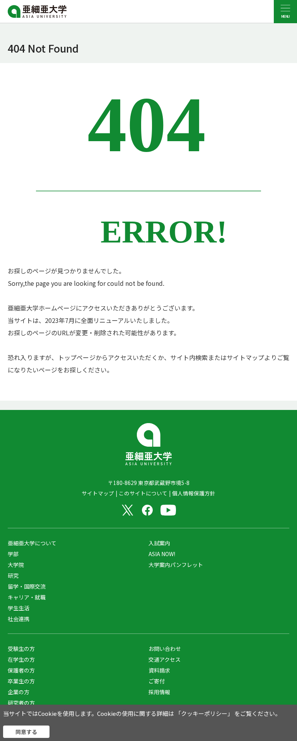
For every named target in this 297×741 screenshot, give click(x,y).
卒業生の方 (21, 681)
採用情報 (159, 692)
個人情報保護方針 (193, 493)
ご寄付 (156, 681)
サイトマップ (98, 493)
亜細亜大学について (32, 543)
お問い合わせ (164, 648)
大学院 (16, 565)
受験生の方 (21, 648)
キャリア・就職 (27, 597)
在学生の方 (21, 659)
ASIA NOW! (161, 554)
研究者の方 (21, 703)
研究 (13, 575)
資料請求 (159, 670)
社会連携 (18, 619)
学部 (13, 554)
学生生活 (18, 608)
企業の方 (18, 692)
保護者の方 (21, 670)
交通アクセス (164, 659)
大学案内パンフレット (175, 565)
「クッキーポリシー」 (204, 713)
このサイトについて (143, 493)
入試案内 (159, 543)
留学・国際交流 (27, 586)
